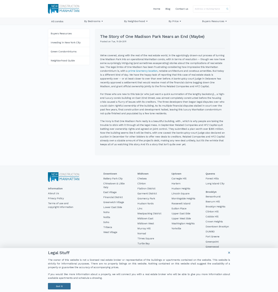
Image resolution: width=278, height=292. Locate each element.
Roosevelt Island (180, 203)
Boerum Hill (213, 201)
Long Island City (215, 183)
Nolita (106, 217)
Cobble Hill (212, 216)
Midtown (142, 173)
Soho (106, 222)
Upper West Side (181, 218)
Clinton (141, 183)
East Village (109, 192)
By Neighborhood (134, 21)
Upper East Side (180, 213)
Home (156, 8)
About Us (53, 193)
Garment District (147, 193)
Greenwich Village (113, 202)
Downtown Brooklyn (217, 226)
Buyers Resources (213, 21)
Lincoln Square (180, 193)
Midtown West (145, 223)
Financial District (113, 197)
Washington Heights (183, 223)
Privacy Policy (56, 198)
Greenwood (212, 246)
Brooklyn (211, 191)
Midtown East (145, 218)
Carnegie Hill (178, 178)
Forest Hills (212, 178)
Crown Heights (214, 221)
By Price (174, 21)
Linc (139, 208)
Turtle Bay (143, 243)
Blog (167, 8)
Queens (210, 173)
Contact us (182, 8)
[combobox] (211, 9)
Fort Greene (212, 236)
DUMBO (210, 231)
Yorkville (176, 228)
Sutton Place (178, 208)
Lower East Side (112, 207)
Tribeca (107, 227)
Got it (59, 286)
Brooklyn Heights (215, 206)
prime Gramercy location (143, 70)
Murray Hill (144, 228)
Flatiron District (146, 188)
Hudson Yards (145, 203)
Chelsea (142, 178)
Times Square (145, 238)
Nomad (141, 233)
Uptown (176, 173)
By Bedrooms (92, 21)
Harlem (175, 183)
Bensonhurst (213, 196)
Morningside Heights (183, 198)
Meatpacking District (149, 213)
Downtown (110, 173)
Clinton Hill (212, 211)
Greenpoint (212, 241)
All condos (57, 21)
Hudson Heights (180, 188)
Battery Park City (113, 178)
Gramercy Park (146, 198)
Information (55, 188)
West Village (110, 232)
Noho (106, 212)
